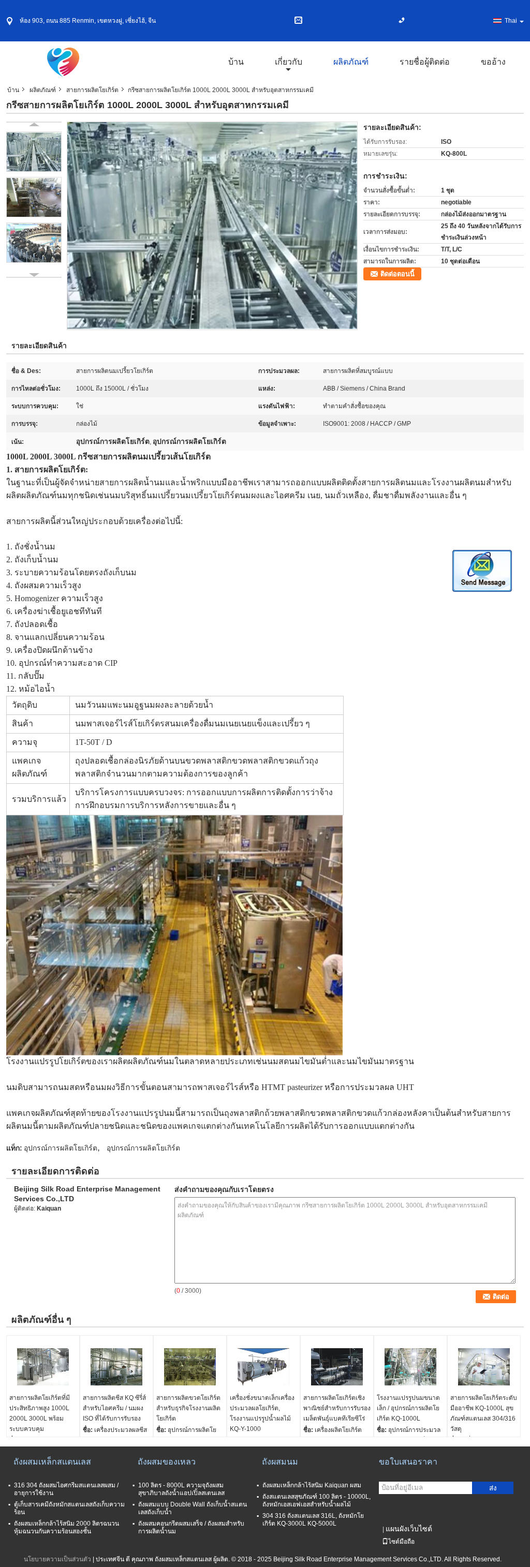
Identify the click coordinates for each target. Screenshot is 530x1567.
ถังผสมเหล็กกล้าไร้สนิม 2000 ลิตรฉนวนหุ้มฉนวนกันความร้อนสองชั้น (66, 1527)
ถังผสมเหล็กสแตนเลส (52, 1461)
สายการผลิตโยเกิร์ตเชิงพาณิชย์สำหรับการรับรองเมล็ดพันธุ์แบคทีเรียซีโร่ (337, 1408)
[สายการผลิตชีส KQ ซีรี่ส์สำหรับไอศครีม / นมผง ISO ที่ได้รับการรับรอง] (116, 1367)
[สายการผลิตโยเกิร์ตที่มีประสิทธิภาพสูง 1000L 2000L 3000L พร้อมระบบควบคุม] (43, 1367)
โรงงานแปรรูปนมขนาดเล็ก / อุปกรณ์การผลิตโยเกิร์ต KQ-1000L (408, 1408)
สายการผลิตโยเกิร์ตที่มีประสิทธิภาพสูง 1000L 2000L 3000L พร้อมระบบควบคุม (39, 1413)
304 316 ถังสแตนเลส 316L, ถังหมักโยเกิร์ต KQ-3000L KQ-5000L (313, 1519)
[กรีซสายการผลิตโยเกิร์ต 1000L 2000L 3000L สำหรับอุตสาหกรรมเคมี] (212, 225)
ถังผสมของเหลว (167, 1461)
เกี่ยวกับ (288, 61)
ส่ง (493, 1488)
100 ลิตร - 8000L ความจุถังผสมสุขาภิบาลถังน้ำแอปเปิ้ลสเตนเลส (181, 1489)
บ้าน (236, 61)
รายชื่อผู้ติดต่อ (425, 61)
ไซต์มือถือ (401, 1541)
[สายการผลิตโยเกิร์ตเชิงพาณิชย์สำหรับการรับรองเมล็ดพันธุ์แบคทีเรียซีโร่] (337, 1367)
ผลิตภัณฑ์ (351, 61)
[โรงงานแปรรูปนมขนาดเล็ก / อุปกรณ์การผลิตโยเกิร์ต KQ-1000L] (410, 1367)
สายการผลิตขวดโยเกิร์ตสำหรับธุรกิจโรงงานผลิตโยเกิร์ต (188, 1408)
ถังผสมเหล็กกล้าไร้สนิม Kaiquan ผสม (311, 1485)
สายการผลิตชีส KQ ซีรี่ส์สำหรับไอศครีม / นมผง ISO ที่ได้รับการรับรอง (114, 1408)
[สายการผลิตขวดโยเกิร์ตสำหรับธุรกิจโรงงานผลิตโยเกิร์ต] (190, 1367)
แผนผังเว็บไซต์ (409, 1529)
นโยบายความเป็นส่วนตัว (57, 1559)
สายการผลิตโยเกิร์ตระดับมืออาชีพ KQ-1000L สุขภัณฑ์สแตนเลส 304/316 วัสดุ (483, 1413)
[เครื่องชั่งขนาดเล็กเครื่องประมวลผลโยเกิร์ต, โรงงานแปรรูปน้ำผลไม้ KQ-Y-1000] (263, 1367)
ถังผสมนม (280, 1461)
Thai (511, 20)
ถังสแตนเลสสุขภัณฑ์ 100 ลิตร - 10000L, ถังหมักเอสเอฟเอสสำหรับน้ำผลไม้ (316, 1500)
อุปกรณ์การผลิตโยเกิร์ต (60, 1148)
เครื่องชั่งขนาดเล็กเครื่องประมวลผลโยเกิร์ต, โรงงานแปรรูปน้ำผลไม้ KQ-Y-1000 (262, 1413)
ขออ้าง (493, 61)
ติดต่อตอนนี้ (397, 274)
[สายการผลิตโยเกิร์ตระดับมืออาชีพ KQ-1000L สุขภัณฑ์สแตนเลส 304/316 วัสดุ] (484, 1367)
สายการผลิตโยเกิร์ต (92, 90)
